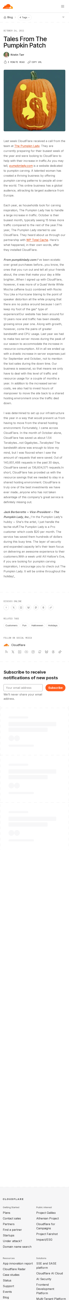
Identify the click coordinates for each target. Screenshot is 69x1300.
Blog (6, 1297)
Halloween (37, 625)
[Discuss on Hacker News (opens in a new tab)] (6, 607)
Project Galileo (46, 1212)
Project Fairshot (47, 1234)
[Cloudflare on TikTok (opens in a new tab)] (60, 652)
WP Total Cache (37, 240)
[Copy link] (50, 607)
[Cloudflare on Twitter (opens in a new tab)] (13, 652)
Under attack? (12, 1241)
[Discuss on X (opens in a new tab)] (13, 607)
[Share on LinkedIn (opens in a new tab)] (21, 607)
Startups (8, 1235)
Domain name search (17, 1246)
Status (7, 1280)
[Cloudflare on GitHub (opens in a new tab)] (39, 652)
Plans (6, 1212)
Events (7, 1291)
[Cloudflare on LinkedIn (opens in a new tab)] (19, 652)
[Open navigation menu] (62, 6)
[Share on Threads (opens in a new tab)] (43, 607)
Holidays (53, 625)
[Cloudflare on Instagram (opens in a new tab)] (33, 652)
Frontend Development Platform (45, 1289)
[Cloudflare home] (8, 6)
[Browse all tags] (63, 17)
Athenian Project (47, 1218)
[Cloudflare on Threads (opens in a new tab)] (53, 652)
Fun (24, 625)
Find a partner (12, 1229)
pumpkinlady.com (21, 165)
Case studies (11, 1275)
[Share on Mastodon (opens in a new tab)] (36, 607)
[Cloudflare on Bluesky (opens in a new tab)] (46, 652)
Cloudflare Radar (14, 1269)
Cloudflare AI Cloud (49, 1273)
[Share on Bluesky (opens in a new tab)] (28, 607)
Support (8, 1286)
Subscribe (55, 687)
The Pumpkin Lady (26, 146)
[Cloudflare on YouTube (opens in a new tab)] (26, 652)
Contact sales (12, 1218)
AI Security (43, 1279)
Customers (11, 625)
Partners (9, 1224)
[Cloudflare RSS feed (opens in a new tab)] (6, 652)
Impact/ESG (44, 1239)
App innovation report (18, 1263)
